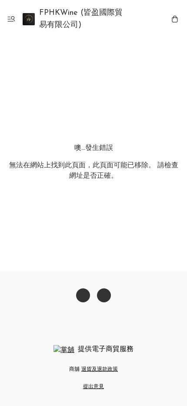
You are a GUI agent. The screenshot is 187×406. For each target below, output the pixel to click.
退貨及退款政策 (99, 369)
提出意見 (93, 386)
